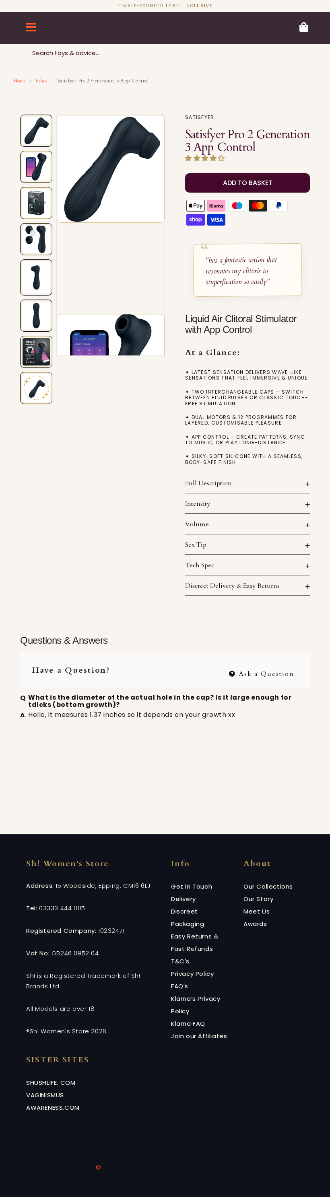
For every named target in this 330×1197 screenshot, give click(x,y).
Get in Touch (191, 886)
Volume (197, 524)
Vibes (41, 81)
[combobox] (165, 53)
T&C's (180, 961)
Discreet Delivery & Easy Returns (232, 585)
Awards (255, 924)
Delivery (183, 899)
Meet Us (256, 911)
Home (20, 81)
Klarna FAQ (188, 1023)
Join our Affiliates (199, 1036)
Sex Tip (195, 544)
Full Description (208, 483)
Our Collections (268, 886)
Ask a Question (265, 672)
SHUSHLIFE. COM (50, 1082)
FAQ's (179, 986)
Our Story (258, 899)
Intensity (197, 503)
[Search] (295, 53)
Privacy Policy (192, 973)
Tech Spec (199, 565)
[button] (206, 158)
